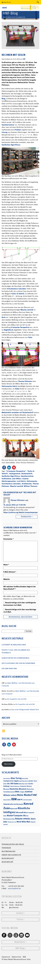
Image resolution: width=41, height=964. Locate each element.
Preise (20, 919)
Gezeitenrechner (8, 125)
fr (7, 2)
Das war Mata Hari (9, 668)
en (5, 2)
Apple (16, 781)
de (2, 2)
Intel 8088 (29, 800)
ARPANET (30, 781)
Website (6, 579)
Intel (24, 800)
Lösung (4, 132)
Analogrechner (14, 473)
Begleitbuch (8, 330)
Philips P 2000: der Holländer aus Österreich (16, 651)
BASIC (5, 784)
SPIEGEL (26, 818)
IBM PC (20, 799)
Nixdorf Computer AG (16, 815)
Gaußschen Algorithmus (11, 145)
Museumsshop (8, 858)
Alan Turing (16, 778)
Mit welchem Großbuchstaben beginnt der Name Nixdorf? (19, 587)
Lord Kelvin (21, 481)
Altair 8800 (25, 778)
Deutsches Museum (18, 789)
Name (6, 564)
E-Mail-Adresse (9, 572)
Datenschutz (16, 957)
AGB (24, 957)
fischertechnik (26, 473)
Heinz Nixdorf (24, 795)
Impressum (6, 957)
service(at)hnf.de (14, 888)
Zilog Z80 (33, 822)
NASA (4, 816)
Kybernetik (13, 808)
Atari (35, 781)
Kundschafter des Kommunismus (15, 658)
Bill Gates (14, 783)
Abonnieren (8, 764)
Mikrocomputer (29, 812)
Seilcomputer (32, 481)
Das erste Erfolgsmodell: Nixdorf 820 (25, 709)
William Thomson (30, 486)
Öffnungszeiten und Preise (13, 844)
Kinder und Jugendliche (11, 855)
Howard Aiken (7, 800)
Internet (6, 804)
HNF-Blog (19, 948)
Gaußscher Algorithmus (11, 476)
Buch (3, 317)
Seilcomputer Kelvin (9, 386)
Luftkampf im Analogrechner (14, 645)
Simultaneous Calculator (16, 289)
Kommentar (8, 539)
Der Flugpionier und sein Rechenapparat (18, 663)
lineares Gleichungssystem (15, 479)
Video (17, 389)
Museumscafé (7, 862)
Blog (3, 98)
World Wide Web (23, 822)
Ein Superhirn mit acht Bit (16, 699)
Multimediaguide (8, 851)
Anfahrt (20, 913)
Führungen (6, 848)
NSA (27, 816)
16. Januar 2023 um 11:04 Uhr (14, 505)
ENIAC (17, 791)
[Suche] (37, 2)
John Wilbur (16, 478)
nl (9, 2)
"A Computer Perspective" (16, 471)
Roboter (19, 818)
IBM (14, 799)
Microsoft (19, 812)
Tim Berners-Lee (12, 822)
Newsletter (19, 942)
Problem (18, 130)
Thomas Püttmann (25, 381)
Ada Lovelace (6, 778)
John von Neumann (16, 804)
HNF (24, 59)
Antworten (26, 516)
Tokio (30, 337)
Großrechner (6, 478)
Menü (4, 8)
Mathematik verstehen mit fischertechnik (17, 412)
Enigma (22, 792)
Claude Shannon (15, 786)
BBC (8, 784)
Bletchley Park (23, 784)
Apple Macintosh (23, 781)
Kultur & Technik (17, 293)
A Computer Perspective (20, 327)
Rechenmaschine (9, 819)
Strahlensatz (27, 483)
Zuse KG (5, 824)
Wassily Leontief (26, 310)
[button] (4, 467)
